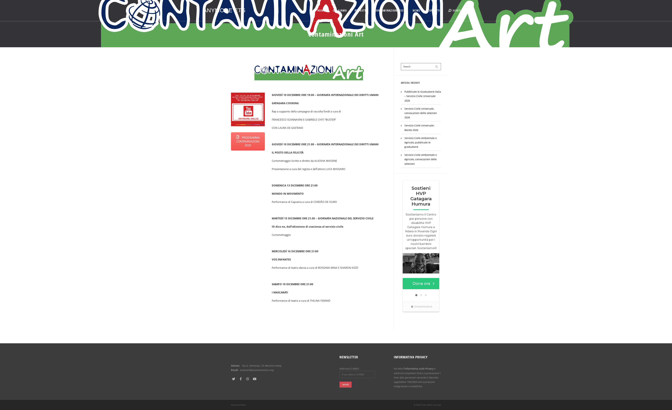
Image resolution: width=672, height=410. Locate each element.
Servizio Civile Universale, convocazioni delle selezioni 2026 (420, 113)
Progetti (361, 10)
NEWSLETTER (461, 10)
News (416, 10)
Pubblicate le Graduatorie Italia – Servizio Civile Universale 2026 (422, 96)
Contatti (434, 10)
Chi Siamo (340, 10)
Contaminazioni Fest (390, 10)
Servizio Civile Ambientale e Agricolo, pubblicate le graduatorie (420, 142)
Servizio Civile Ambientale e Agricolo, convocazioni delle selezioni (420, 159)
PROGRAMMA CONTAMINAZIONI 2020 (248, 141)
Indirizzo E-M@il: (349, 368)
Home (321, 10)
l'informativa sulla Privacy (418, 368)
